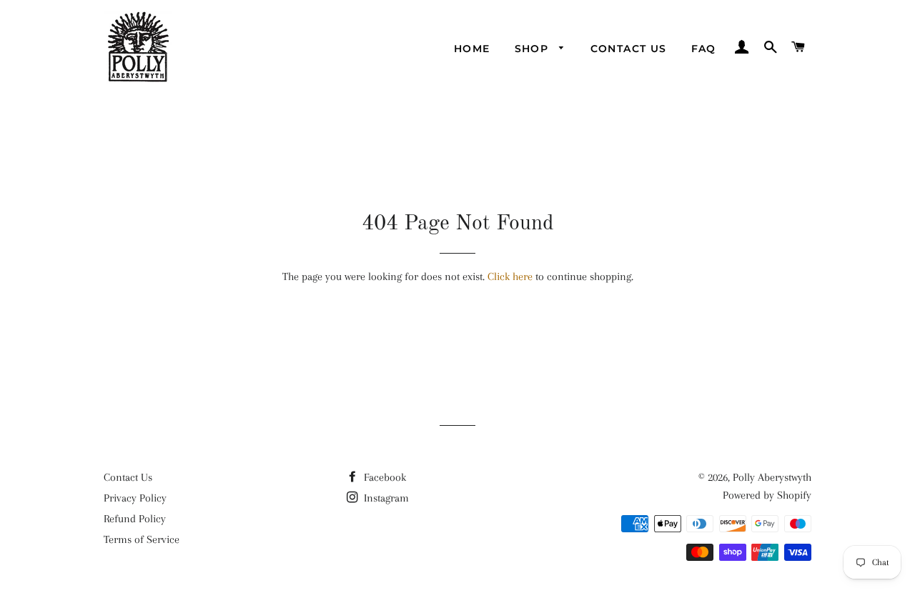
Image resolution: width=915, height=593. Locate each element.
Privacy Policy (135, 498)
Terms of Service (141, 539)
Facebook (383, 477)
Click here (510, 276)
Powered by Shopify (767, 495)
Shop (534, 48)
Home (472, 48)
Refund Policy (135, 518)
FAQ (703, 48)
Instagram (385, 498)
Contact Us (628, 48)
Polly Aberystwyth (772, 477)
